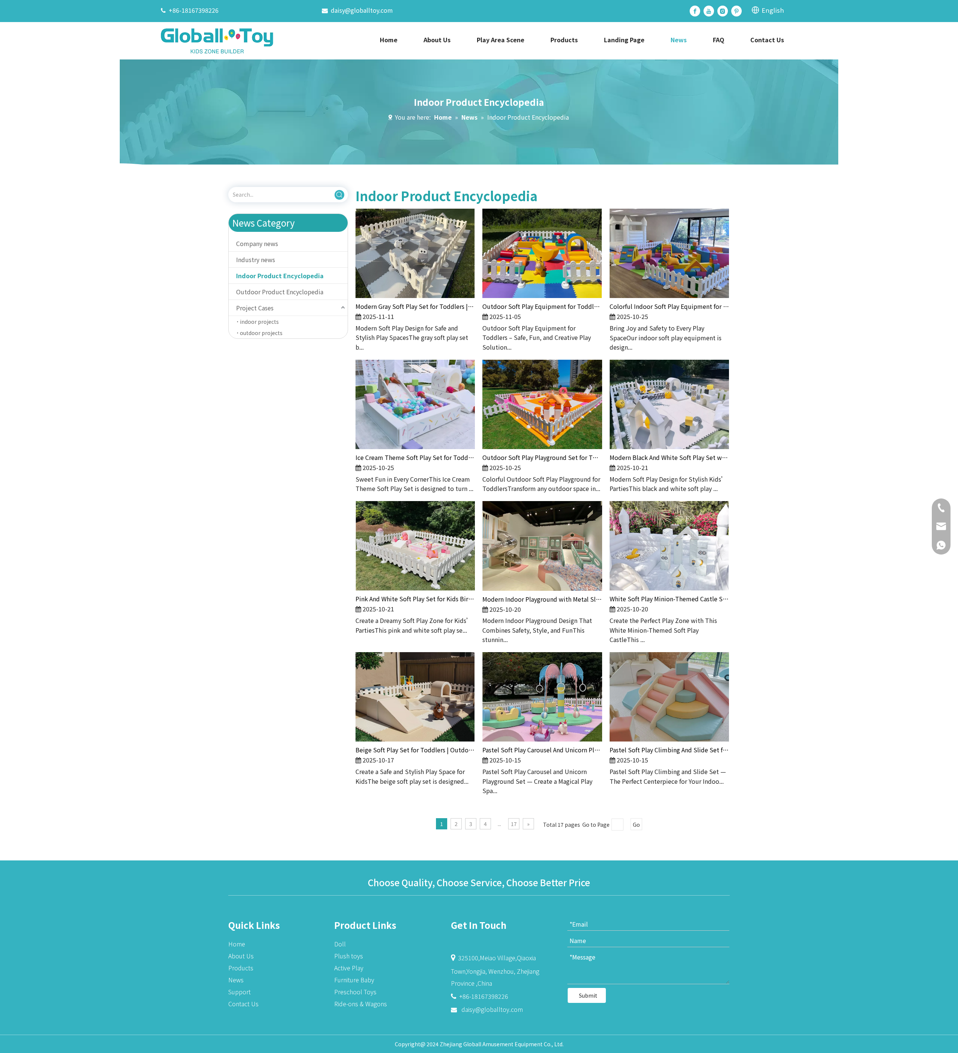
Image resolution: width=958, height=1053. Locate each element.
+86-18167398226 (194, 10)
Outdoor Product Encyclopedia (279, 291)
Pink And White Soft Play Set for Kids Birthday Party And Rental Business (415, 598)
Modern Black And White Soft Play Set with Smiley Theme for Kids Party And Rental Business (669, 457)
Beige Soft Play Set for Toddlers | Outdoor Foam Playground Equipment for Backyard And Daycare (415, 749)
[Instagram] (722, 11)
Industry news (255, 259)
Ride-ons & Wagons (360, 1003)
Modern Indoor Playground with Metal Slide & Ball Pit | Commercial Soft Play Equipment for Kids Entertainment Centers (542, 599)
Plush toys (348, 955)
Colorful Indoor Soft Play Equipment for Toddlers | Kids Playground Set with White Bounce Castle (669, 306)
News (236, 979)
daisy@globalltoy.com (362, 10)
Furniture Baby (354, 979)
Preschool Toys (355, 991)
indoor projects (259, 321)
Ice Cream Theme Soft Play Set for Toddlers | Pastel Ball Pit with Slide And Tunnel (415, 457)
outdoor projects (261, 333)
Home (236, 943)
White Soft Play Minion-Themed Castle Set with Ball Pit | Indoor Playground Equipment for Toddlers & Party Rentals (669, 598)
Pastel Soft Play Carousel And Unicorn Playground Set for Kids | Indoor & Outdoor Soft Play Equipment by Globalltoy (542, 749)
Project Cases (255, 307)
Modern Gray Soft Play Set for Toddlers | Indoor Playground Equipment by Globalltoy (415, 306)
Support (239, 991)
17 (514, 824)
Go (636, 824)
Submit (588, 995)
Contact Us (243, 1003)
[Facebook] (695, 11)
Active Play (348, 967)
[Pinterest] (736, 11)
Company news (257, 243)
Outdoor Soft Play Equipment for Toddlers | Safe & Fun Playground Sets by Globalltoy (542, 306)
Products (240, 967)
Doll (340, 943)
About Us (241, 955)
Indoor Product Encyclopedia (280, 275)
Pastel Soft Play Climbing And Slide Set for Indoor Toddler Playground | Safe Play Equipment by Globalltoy (669, 749)
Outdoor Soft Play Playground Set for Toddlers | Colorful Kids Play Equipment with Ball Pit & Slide (542, 457)
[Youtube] (709, 11)
